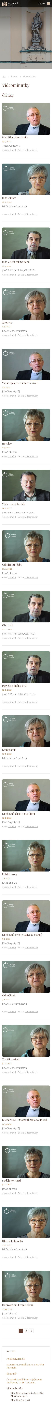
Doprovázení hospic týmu (17, 1305)
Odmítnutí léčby (12, 564)
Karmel (14, 76)
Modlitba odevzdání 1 (15, 137)
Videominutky (29, 76)
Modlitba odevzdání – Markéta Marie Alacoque (27, 1395)
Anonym (7, 322)
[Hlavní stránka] (4, 76)
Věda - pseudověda (13, 504)
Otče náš (7, 625)
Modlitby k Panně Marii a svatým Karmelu (25, 1366)
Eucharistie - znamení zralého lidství (24, 1120)
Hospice (7, 443)
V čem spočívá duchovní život (20, 383)
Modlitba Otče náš (20, 1400)
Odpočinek (8, 995)
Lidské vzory (9, 874)
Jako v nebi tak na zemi (16, 262)
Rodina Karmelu (15, 1358)
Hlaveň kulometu (12, 1241)
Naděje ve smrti (11, 1180)
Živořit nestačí (10, 1059)
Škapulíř (11, 1373)
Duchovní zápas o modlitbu (18, 813)
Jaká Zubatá (9, 198)
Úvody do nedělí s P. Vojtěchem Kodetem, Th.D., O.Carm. (24, 1381)
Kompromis (9, 749)
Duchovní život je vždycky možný (22, 934)
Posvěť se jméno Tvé (14, 685)
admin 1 (12, 150)
